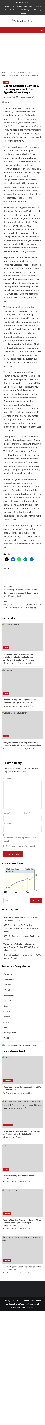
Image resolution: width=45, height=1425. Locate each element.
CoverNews (16, 1307)
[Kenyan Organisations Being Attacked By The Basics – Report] (23, 1250)
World (23, 10)
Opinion (23, 13)
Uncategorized (10, 1033)
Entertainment (10, 980)
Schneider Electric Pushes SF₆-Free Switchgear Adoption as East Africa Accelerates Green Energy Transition (19, 657)
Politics (16, 10)
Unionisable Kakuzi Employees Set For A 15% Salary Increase (21, 918)
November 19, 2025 (25, 97)
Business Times (11, 97)
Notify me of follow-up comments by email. (20, 839)
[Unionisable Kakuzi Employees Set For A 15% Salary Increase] (23, 1070)
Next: (22, 604)
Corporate (8, 974)
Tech (30, 6)
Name (7, 813)
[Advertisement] (22, 51)
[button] (4, 30)
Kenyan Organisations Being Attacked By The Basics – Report (23, 956)
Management (22, 6)
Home (6, 6)
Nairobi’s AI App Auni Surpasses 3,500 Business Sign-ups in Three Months (20, 701)
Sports (30, 10)
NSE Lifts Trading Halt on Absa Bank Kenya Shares (22, 937)
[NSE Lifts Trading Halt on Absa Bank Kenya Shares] (23, 1158)
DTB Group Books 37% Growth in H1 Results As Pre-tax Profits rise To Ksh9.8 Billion (21, 928)
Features (37, 6)
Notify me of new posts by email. (20, 846)
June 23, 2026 (24, 663)
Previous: (21, 591)
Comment (9, 778)
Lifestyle (8, 10)
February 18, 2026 (23, 706)
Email (27, 813)
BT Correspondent (11, 663)
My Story (37, 10)
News (13, 6)
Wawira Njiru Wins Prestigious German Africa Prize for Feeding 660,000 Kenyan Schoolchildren (21, 947)
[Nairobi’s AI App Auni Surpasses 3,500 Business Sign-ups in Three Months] (23, 682)
